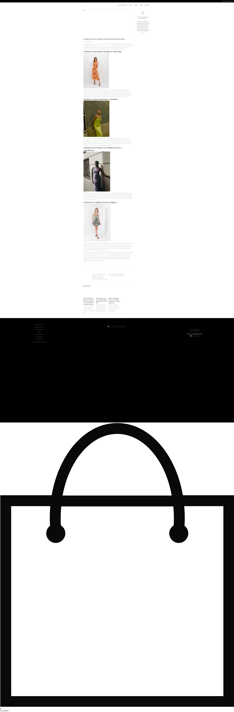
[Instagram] (194, 326)
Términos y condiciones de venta (39, 342)
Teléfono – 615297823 (194, 331)
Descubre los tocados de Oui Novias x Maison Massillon (129, 275)
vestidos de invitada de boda (105, 45)
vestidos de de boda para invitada (101, 255)
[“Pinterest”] (197, 326)
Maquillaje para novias (39, 324)
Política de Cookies (39, 334)
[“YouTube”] (196, 326)
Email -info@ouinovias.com (194, 329)
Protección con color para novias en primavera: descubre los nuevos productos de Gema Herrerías (87, 277)
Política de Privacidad (39, 337)
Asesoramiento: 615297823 (227, 1)
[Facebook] (192, 326)
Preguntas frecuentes (39, 329)
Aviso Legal (39, 339)
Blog (86, 36)
